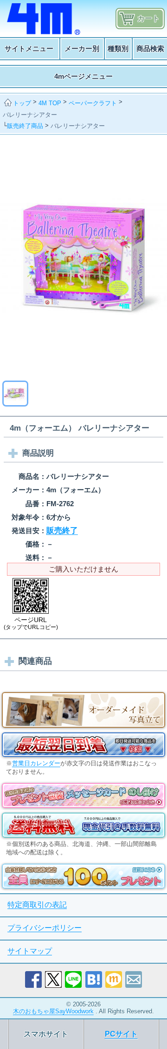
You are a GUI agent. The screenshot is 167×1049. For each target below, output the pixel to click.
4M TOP (50, 103)
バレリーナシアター (30, 114)
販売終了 (62, 530)
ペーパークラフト (93, 103)
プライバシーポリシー (44, 928)
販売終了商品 (25, 125)
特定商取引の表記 (37, 905)
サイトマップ (29, 951)
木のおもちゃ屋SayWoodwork (53, 1011)
